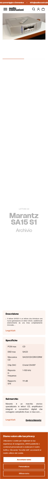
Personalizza (24, 466)
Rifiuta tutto (24, 473)
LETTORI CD (24, 209)
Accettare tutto (24, 459)
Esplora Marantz (33, 420)
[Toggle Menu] (5, 9)
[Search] (34, 9)
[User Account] (38, 9)
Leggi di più (10, 330)
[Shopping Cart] (43, 9)
